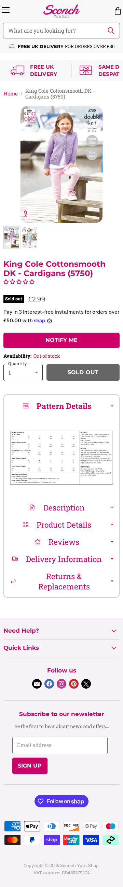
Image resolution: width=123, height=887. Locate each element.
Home (10, 93)
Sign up (30, 765)
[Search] (111, 30)
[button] (19, 281)
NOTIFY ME (61, 340)
